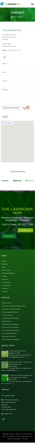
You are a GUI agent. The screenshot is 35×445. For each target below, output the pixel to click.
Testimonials (6, 282)
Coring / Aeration (7, 315)
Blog (3, 267)
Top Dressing (6, 321)
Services (5, 279)
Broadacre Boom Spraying (10, 324)
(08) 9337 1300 (8, 414)
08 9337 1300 (25, 224)
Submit (5, 117)
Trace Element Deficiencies (10, 330)
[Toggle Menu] (32, 4)
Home (14, 17)
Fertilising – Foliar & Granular (11, 309)
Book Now (5, 288)
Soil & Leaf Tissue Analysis (10, 327)
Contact (4, 291)
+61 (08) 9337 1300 (13, 50)
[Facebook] (4, 57)
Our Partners (6, 270)
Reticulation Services (8, 336)
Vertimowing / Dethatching (10, 318)
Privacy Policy (6, 285)
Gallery (4, 276)
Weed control (6, 303)
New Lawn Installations (9, 333)
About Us (5, 264)
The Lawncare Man (22, 436)
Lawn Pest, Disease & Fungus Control (14, 306)
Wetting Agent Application (10, 312)
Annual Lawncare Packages (11, 339)
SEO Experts (11, 436)
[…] (26, 357)
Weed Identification (8, 273)
